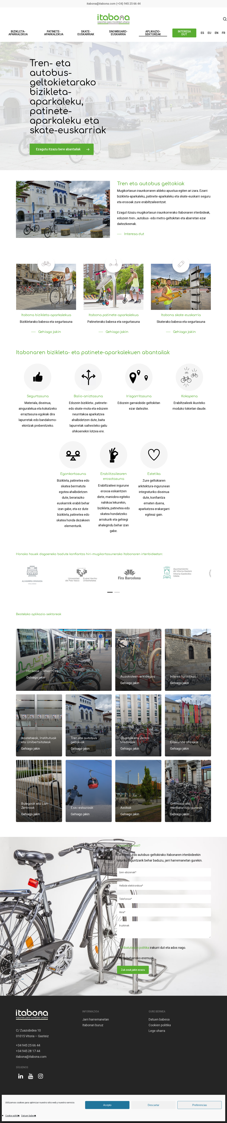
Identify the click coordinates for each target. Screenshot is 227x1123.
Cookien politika (160, 1025)
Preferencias (199, 1105)
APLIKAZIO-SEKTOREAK (153, 33)
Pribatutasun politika (135, 947)
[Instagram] (40, 1078)
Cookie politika (12, 1115)
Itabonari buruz (92, 1025)
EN (216, 33)
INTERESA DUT (184, 33)
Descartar (153, 1105)
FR (223, 33)
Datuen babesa (28, 1115)
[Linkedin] (20, 1078)
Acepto (107, 1105)
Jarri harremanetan (95, 1019)
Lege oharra (157, 1031)
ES (202, 33)
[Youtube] (30, 1078)
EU (209, 33)
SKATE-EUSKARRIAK (85, 33)
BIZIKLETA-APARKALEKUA (18, 33)
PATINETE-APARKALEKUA (53, 33)
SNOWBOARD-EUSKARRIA (118, 33)
